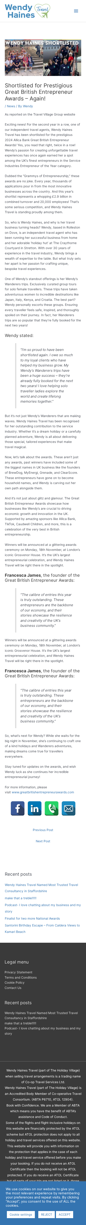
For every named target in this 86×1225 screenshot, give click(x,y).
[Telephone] (51, 808)
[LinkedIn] (34, 808)
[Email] (68, 808)
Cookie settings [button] (21, 1214)
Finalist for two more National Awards (32, 918)
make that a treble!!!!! (20, 898)
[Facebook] (17, 808)
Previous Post (43, 830)
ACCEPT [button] (64, 1214)
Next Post (43, 841)
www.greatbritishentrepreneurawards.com (43, 792)
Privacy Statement (18, 972)
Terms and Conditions (21, 977)
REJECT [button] (46, 1214)
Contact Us (13, 988)
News (11, 106)
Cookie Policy (15, 982)
